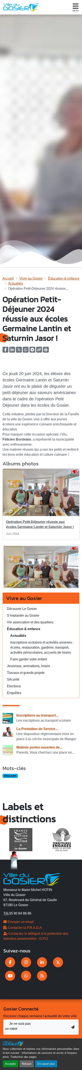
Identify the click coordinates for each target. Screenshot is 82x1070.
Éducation (10, 775)
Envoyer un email (20, 922)
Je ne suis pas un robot (18, 1026)
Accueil (8, 278)
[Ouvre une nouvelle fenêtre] (10, 962)
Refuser (26, 1063)
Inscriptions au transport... (37, 715)
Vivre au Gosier (30, 278)
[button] (46, 351)
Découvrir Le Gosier (22, 609)
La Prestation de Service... (37, 729)
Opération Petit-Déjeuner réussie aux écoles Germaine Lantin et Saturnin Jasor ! (40, 524)
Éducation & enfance (63, 278)
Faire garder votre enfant (28, 659)
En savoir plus (46, 1063)
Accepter (10, 1063)
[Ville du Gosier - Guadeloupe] (31, 879)
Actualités (15, 283)
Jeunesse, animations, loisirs (28, 666)
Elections (14, 686)
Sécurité (13, 679)
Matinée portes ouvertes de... (39, 747)
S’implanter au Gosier (23, 615)
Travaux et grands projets (26, 672)
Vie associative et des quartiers (30, 622)
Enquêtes (14, 693)
